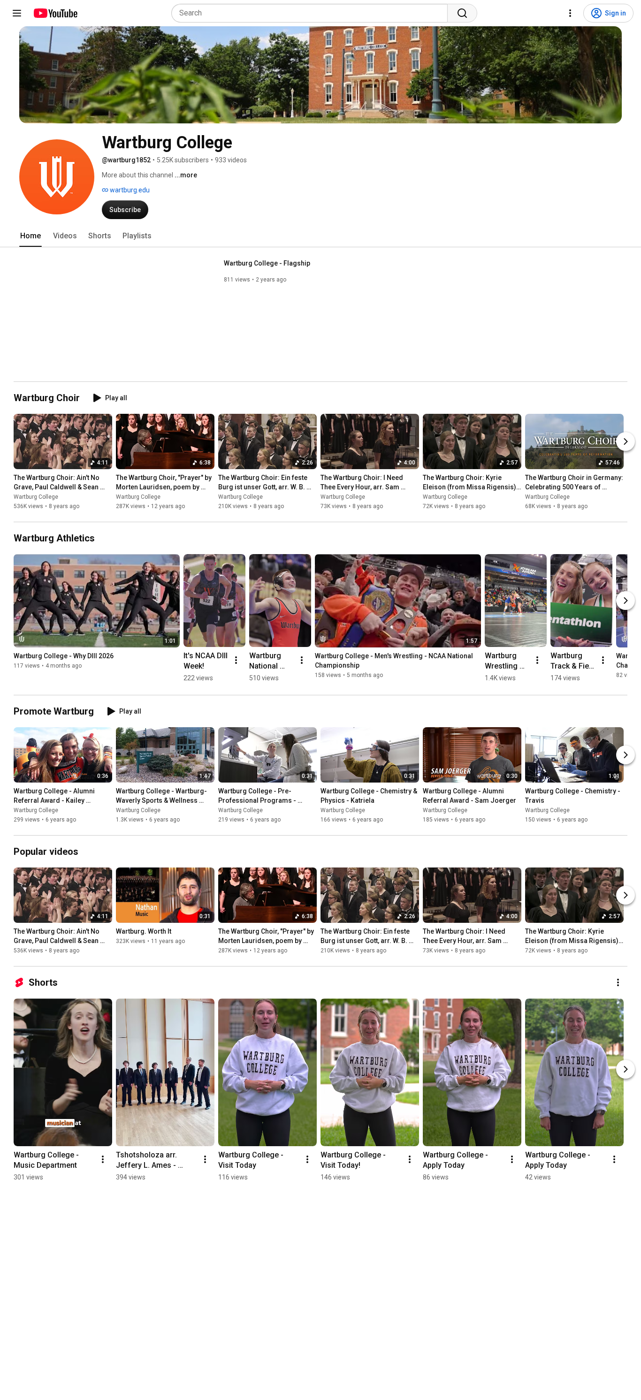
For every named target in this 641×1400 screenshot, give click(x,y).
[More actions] (236, 660)
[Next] (625, 441)
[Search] (462, 13)
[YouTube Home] (55, 13)
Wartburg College (36, 497)
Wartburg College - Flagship (267, 263)
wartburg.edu (129, 190)
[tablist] (320, 236)
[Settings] (570, 13)
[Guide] (17, 13)
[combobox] (312, 13)
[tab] (30, 236)
